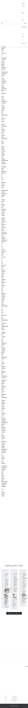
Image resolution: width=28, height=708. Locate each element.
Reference (24, 27)
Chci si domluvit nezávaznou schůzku (9, 554)
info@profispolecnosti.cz (12, 676)
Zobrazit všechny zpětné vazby (14, 613)
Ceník (23, 13)
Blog (23, 20)
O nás (23, 35)
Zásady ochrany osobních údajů (11, 679)
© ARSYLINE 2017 (14, 705)
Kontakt (24, 43)
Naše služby (23, 5)
